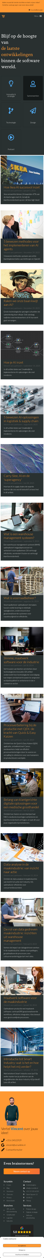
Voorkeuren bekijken (22, 1254)
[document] (22, 629)
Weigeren (22, 1250)
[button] (39, 569)
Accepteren (22, 1246)
